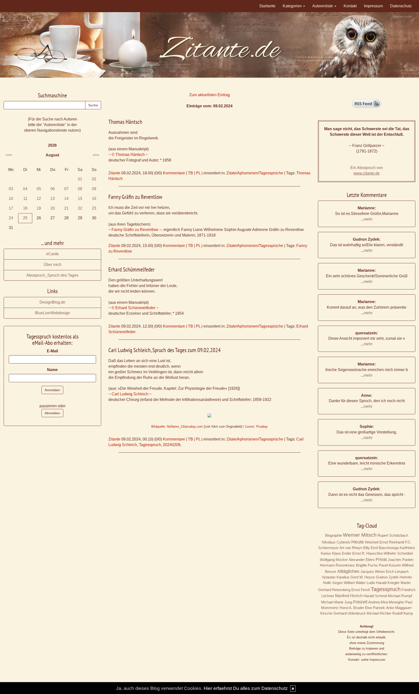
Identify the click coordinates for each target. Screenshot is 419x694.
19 (39, 208)
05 (39, 189)
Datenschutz (401, 6)
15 (80, 198)
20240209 (171, 445)
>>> (96, 155)
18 (25, 208)
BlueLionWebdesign (52, 313)
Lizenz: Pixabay (256, 426)
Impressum (373, 6)
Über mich (52, 264)
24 (11, 218)
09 (94, 189)
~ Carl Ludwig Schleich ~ (130, 394)
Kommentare (174, 173)
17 (11, 208)
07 (66, 189)
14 (66, 198)
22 (80, 208)
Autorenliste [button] (323, 6)
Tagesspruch (150, 445)
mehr (368, 219)
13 (52, 198)
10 (11, 198)
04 (25, 189)
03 (11, 189)
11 (25, 198)
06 (52, 189)
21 (66, 208)
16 (94, 198)
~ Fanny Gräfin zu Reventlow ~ (134, 230)
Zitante (114, 173)
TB (190, 173)
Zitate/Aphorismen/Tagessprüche (254, 173)
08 (80, 189)
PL (198, 173)
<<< (9, 155)
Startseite (267, 6)
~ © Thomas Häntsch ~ (128, 154)
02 (94, 179)
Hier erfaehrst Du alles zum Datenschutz (246, 688)
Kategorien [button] (293, 6)
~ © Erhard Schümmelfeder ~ (133, 308)
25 (25, 218)
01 (80, 179)
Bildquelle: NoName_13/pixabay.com (177, 426)
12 (39, 198)
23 (94, 208)
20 (52, 208)
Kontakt (350, 6)
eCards (52, 254)
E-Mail (52, 351)
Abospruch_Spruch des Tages (52, 275)
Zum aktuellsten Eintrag (209, 95)
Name (52, 370)
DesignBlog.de (52, 302)
